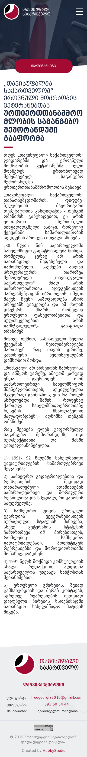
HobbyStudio (54, 751)
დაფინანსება (43, 66)
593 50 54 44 (57, 704)
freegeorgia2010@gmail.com (56, 697)
